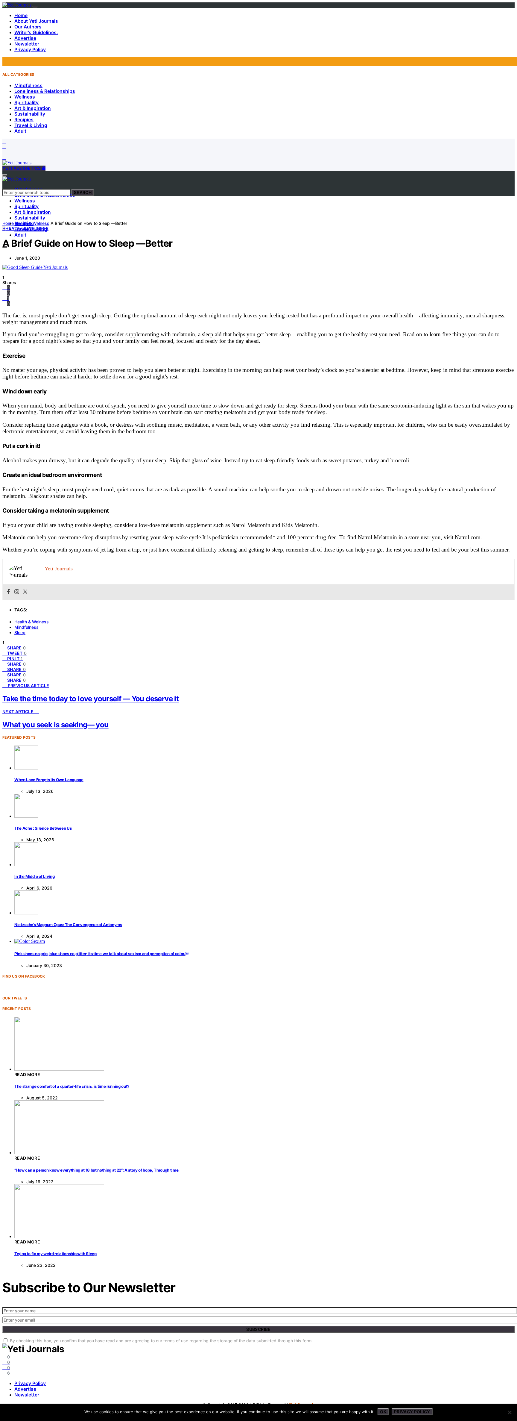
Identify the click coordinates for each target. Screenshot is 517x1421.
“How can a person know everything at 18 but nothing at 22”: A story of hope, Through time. (97, 1170)
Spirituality (26, 102)
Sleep (19, 632)
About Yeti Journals (36, 21)
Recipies (24, 119)
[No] (510, 1412)
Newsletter (26, 44)
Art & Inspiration (32, 108)
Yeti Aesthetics (22, 168)
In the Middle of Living (34, 876)
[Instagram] (4, 151)
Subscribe (258, 1329)
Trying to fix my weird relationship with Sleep (55, 1253)
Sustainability (29, 114)
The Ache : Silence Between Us (43, 828)
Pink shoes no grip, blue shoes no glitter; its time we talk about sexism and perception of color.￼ (101, 953)
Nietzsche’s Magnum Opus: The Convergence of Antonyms (68, 924)
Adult (20, 131)
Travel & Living (30, 125)
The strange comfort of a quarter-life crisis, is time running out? (71, 1086)
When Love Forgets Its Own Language (48, 779)
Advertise (25, 38)
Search (83, 192)
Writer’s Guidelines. (36, 32)
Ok (383, 1411)
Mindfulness (28, 85)
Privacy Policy (30, 49)
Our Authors (28, 27)
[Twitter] (4, 146)
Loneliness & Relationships (44, 91)
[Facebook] (4, 141)
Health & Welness (32, 223)
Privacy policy (412, 1411)
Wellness (24, 97)
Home (21, 15)
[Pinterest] (4, 157)
